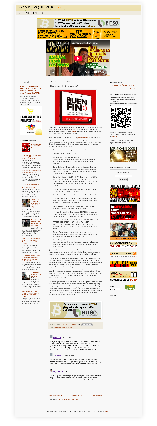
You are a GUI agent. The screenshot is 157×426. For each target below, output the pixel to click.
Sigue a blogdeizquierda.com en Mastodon (123, 89)
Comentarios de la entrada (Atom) (68, 399)
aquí (135, 249)
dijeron (74, 131)
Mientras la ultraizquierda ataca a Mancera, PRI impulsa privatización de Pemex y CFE (31, 156)
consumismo (57, 327)
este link (114, 136)
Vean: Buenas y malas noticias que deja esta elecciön (31, 171)
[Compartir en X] (87, 324)
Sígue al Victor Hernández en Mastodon (122, 85)
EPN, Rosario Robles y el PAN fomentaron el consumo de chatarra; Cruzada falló (31, 186)
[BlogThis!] (85, 324)
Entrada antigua (97, 396)
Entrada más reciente (56, 396)
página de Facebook (84, 138)
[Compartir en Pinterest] (91, 324)
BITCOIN (27, 13)
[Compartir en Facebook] (89, 324)
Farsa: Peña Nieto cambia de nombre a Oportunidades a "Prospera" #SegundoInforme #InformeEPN (31, 241)
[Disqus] (76, 362)
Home (20, 13)
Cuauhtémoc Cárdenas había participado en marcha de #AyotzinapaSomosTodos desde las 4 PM (31, 258)
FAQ (42, 13)
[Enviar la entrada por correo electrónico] (78, 324)
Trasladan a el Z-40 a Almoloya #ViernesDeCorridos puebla (36, 222)
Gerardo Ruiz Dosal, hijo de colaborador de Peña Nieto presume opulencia (36, 204)
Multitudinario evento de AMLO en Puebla (36, 274)
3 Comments (72, 324)
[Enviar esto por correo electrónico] (82, 324)
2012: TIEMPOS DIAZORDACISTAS (36, 145)
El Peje (35, 13)
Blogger (107, 411)
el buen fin (64, 327)
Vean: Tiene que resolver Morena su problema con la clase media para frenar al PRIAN (30, 294)
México (70, 327)
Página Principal (77, 396)
